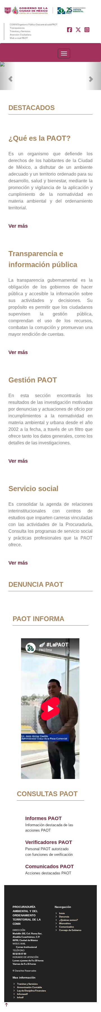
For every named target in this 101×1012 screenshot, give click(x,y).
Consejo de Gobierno (69, 930)
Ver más (18, 226)
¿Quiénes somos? (68, 920)
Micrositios (64, 923)
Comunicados (66, 927)
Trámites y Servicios (20, 31)
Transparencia (17, 28)
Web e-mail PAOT (19, 38)
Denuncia (63, 916)
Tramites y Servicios (26, 984)
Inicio (61, 913)
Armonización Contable (28, 987)
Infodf (19, 997)
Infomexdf (21, 994)
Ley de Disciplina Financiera (30, 990)
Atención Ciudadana (20, 34)
